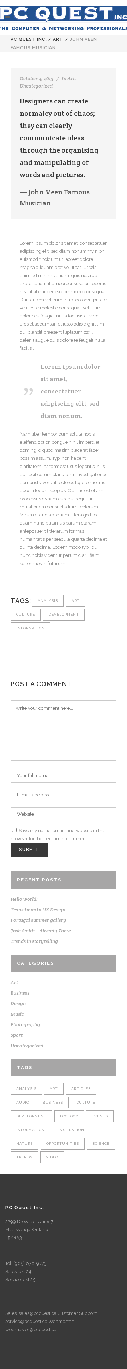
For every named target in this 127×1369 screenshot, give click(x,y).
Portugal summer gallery (38, 920)
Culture (25, 614)
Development (64, 614)
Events (100, 1116)
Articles (81, 1089)
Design (18, 1003)
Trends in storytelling (34, 941)
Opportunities (62, 1143)
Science (100, 1143)
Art (58, 39)
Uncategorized (36, 86)
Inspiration (71, 1130)
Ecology (69, 1116)
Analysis (48, 601)
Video (52, 1157)
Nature (24, 1143)
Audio (22, 1102)
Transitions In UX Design (38, 909)
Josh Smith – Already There (41, 930)
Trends (24, 1157)
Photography (25, 1024)
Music (17, 1014)
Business (20, 993)
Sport (17, 1035)
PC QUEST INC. (29, 39)
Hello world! (24, 899)
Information (30, 628)
